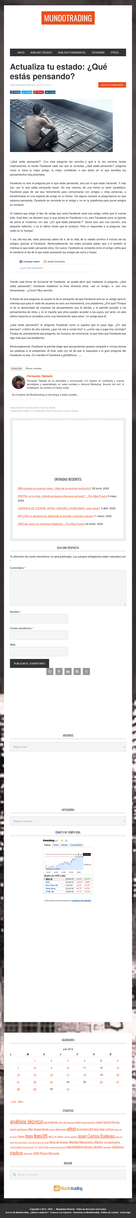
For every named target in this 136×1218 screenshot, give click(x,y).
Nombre (15, 612)
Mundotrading (68, 18)
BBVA (60, 1122)
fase (96, 1129)
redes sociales (54, 410)
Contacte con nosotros (60, 1212)
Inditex (60, 1136)
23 (51, 1082)
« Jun (13, 1101)
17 (68, 1074)
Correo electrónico (21, 628)
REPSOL (88, 1147)
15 (35, 1074)
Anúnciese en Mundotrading (86, 1212)
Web (12, 645)
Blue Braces (68, 1122)
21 (18, 1082)
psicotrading (75, 1146)
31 (68, 1089)
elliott (71, 1128)
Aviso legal (125, 1212)
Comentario (17, 568)
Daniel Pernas (111, 1122)
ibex (29, 1136)
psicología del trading (57, 1147)
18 (84, 1074)
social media (71, 410)
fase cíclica (106, 1129)
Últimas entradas (33, 368)
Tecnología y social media (40, 407)
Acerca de (16, 368)
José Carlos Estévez (96, 1136)
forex (21, 1136)
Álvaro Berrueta (49, 1153)
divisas (52, 1129)
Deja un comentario (112, 84)
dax (30, 1129)
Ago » (21, 1101)
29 (35, 1089)
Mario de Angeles (58, 1142)
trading (16, 1152)
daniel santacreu (18, 1129)
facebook (39, 410)
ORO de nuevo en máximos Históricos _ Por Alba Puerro (51, 524)
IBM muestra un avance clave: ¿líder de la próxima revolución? (55, 488)
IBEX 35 (52, 1136)
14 (18, 1074)
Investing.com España (81, 900)
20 (117, 1074)
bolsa (78, 1122)
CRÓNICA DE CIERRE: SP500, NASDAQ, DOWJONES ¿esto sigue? (59, 508)
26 (101, 1082)
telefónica (118, 1147)
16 (51, 1074)
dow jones (60, 1129)
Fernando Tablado (40, 376)
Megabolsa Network (65, 1209)
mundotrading (112, 1142)
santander (107, 1147)
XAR (36, 1153)
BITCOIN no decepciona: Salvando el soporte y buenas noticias (55, 516)
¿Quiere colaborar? (39, 1212)
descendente (41, 1129)
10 (68, 1067)
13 (117, 1067)
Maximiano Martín (91, 1142)
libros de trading (21, 1142)
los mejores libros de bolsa (38, 1142)
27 (117, 1082)
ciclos (99, 1122)
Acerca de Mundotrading (17, 1212)
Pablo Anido (43, 1147)
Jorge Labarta (70, 1136)
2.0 (31, 410)
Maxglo (74, 1142)
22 (35, 1082)
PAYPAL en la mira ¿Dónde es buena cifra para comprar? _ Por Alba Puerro (62, 496)
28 (18, 1089)
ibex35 (41, 1135)
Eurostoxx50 (85, 1129)
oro (35, 1147)
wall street (28, 1153)
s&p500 (97, 1147)
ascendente (51, 1122)
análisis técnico (26, 1121)
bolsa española (88, 1122)
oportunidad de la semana (22, 1147)
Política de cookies (110, 1212)
